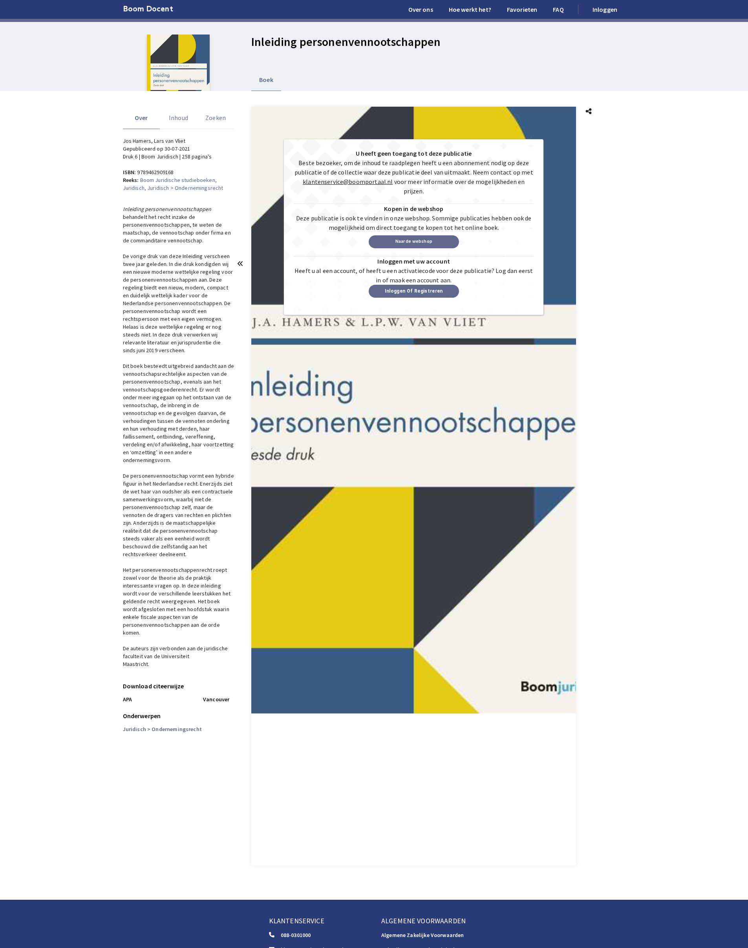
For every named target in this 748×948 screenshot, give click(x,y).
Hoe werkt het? (470, 9)
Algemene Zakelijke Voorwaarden (422, 935)
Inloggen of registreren (414, 291)
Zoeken (215, 118)
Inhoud (178, 118)
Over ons (420, 9)
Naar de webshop (413, 241)
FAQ (558, 9)
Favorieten (522, 9)
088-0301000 (296, 935)
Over (141, 118)
